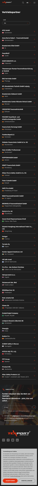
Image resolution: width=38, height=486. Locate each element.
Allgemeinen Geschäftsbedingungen (23, 416)
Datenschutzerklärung (16, 418)
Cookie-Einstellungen (15, 476)
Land (4, 19)
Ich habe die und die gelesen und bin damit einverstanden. (19, 418)
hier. (20, 472)
